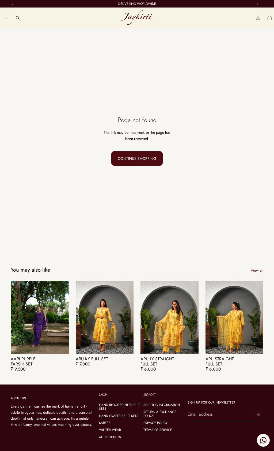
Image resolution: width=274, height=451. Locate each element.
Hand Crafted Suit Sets (118, 415)
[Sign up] (257, 414)
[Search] (18, 18)
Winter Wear (110, 430)
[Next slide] (63, 317)
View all (257, 270)
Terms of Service (157, 430)
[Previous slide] (16, 317)
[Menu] (6, 18)
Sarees (105, 422)
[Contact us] (263, 440)
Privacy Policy (155, 422)
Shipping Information (161, 404)
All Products (110, 437)
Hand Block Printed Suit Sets (119, 406)
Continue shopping (137, 158)
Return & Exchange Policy (159, 413)
